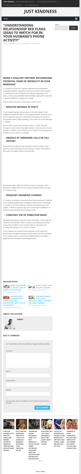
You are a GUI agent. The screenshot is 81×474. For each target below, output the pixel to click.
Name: (8, 371)
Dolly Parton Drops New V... (47, 2)
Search (57, 24)
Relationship (26, 43)
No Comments (36, 43)
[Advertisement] (28, 60)
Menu (6, 19)
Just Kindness (40, 11)
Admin (5, 43)
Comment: (9, 351)
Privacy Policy (40, 471)
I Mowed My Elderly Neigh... (12, 5)
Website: (8, 390)
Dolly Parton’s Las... (32, 5)
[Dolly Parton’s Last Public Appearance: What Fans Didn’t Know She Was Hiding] (46, 424)
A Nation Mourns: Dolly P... (25, 2)
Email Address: (11, 381)
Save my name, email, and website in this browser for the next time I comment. (28, 402)
